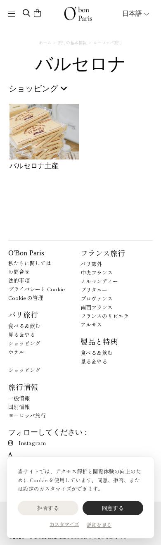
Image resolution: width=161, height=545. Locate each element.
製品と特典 (99, 341)
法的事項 (19, 280)
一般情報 (19, 398)
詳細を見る (99, 524)
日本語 (133, 13)
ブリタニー (93, 290)
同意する (113, 508)
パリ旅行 (23, 314)
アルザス (91, 324)
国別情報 (19, 407)
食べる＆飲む (24, 326)
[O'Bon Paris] (78, 13)
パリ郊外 (91, 264)
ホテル (16, 352)
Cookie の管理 (25, 298)
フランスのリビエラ (104, 316)
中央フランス (96, 272)
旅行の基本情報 (72, 42)
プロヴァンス (96, 298)
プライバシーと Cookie (36, 289)
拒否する (48, 508)
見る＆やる (21, 334)
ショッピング (24, 343)
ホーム (45, 42)
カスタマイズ (64, 524)
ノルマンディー (99, 281)
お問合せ (19, 272)
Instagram (32, 443)
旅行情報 (23, 386)
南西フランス (96, 307)
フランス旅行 (102, 253)
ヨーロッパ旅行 (107, 42)
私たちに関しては (29, 263)
